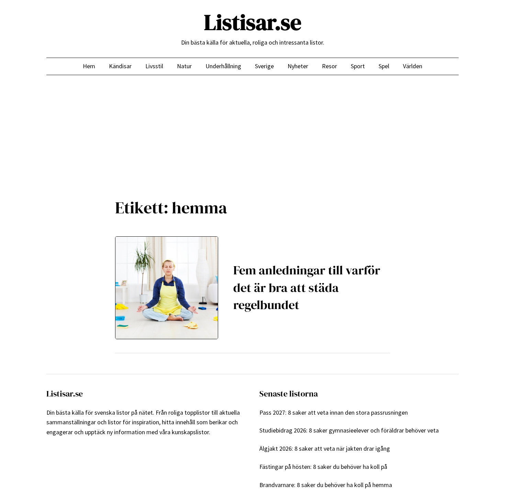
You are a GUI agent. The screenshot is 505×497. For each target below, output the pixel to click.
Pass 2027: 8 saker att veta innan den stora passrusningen (333, 412)
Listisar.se (252, 22)
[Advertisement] (252, 131)
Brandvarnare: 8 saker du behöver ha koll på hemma (325, 485)
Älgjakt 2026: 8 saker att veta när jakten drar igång (324, 448)
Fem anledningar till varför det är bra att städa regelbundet (306, 287)
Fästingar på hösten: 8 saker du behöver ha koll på (323, 467)
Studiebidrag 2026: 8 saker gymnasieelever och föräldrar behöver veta (349, 430)
